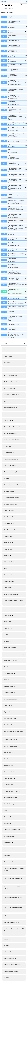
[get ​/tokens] (26, 234)
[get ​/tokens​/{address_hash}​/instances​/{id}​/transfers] (26, 272)
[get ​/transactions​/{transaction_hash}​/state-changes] (26, 110)
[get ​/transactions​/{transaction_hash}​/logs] (26, 97)
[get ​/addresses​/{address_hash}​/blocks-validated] (26, 180)
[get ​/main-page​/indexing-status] (26, 55)
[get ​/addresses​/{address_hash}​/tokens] (26, 195)
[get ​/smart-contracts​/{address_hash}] (26, 307)
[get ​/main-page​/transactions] (26, 46)
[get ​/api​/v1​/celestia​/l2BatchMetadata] (26, 329)
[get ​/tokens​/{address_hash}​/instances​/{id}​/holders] (26, 278)
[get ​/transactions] (26, 27)
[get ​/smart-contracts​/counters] (26, 302)
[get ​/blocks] (26, 31)
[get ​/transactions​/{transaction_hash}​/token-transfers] (26, 82)
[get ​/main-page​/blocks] (26, 51)
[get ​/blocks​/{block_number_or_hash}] (26, 123)
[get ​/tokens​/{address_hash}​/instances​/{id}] (26, 266)
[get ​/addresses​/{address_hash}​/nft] (26, 221)
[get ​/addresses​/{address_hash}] (26, 145)
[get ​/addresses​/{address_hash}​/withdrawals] (26, 216)
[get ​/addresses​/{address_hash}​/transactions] (26, 157)
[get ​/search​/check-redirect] (26, 22)
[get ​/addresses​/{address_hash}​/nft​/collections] (26, 227)
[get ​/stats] (26, 60)
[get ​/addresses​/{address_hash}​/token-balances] (26, 187)
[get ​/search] (26, 17)
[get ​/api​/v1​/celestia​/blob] (26, 324)
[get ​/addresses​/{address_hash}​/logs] (26, 175)
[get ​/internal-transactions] (26, 41)
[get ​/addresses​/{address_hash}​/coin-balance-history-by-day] (26, 209)
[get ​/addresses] (26, 141)
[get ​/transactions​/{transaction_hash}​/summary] (26, 117)
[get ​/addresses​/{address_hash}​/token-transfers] (26, 163)
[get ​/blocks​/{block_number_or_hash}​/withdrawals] (26, 135)
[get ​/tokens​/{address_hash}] (26, 238)
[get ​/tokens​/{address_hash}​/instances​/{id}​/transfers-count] (26, 284)
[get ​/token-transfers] (26, 36)
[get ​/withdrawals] (26, 312)
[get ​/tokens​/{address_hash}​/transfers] (26, 244)
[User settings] (26, 1)
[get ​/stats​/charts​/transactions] (26, 65)
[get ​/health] (26, 335)
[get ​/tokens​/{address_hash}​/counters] (26, 254)
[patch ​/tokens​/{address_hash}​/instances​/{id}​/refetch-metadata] (26, 291)
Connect (23, 5)
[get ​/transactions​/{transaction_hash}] (26, 75)
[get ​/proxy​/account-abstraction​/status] (26, 318)
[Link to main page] (8, 5)
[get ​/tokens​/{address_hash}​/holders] (26, 249)
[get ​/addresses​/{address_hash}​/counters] (26, 151)
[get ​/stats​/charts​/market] (26, 70)
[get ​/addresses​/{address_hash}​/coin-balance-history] (26, 202)
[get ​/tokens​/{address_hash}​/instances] (26, 260)
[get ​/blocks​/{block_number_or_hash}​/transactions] (26, 129)
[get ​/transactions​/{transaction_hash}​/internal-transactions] (26, 90)
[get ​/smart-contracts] (26, 297)
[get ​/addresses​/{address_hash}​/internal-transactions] (26, 169)
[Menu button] (2, 4)
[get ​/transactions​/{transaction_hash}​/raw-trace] (26, 103)
